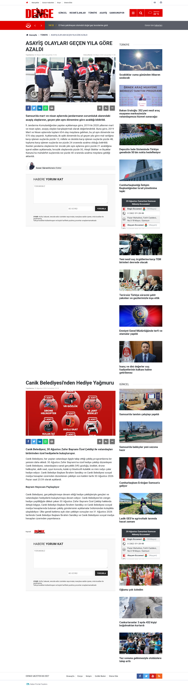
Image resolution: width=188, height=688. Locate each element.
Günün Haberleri (48, 3)
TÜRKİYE (92, 12)
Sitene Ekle (68, 3)
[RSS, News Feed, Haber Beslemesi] (159, 676)
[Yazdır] (51, 108)
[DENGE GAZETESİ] (39, 12)
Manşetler (35, 3)
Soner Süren (42, 168)
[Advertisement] (70, 251)
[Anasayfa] (27, 3)
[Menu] (133, 13)
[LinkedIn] (39, 108)
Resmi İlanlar (78, 12)
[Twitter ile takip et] (146, 676)
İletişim (89, 676)
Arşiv (59, 3)
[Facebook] (28, 108)
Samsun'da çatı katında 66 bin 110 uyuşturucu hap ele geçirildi (85, 25)
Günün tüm (153, 25)
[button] (99, 108)
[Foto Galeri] (160, 2)
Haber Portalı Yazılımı (38, 684)
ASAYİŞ (103, 12)
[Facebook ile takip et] (140, 676)
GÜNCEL (62, 12)
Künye (80, 676)
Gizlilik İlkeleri (100, 676)
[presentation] (35, 25)
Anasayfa (33, 35)
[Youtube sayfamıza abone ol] (153, 676)
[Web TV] (154, 2)
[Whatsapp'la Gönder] (45, 108)
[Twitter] (34, 108)
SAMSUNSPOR (116, 12)
